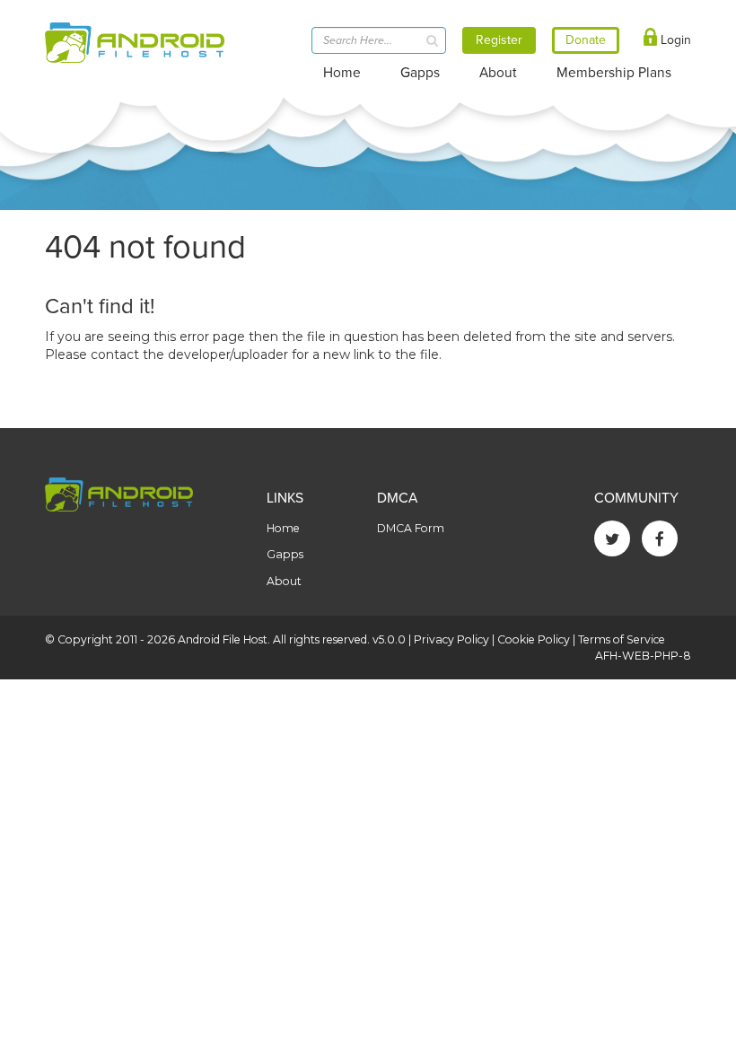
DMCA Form (410, 528)
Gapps (420, 73)
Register (499, 40)
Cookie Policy (533, 639)
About (498, 73)
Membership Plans (613, 73)
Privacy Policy (451, 639)
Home (342, 73)
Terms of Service (621, 639)
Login (674, 40)
